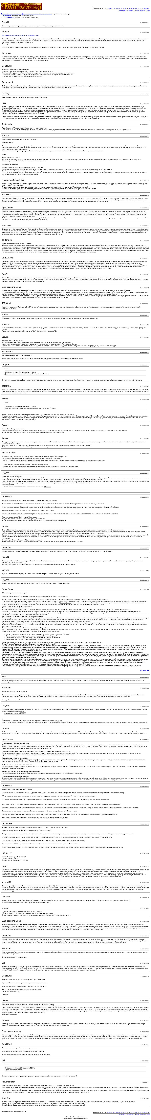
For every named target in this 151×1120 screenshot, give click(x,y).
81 (117, 8)
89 (123, 8)
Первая (109, 8)
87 (119, 8)
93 (131, 8)
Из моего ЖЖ (144, 671)
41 (115, 8)
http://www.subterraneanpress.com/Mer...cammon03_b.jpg (20, 35)
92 (129, 8)
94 (134, 8)
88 (121, 8)
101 (138, 8)
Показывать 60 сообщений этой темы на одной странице (134, 10)
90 (125, 8)
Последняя (145, 8)
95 (136, 8)
